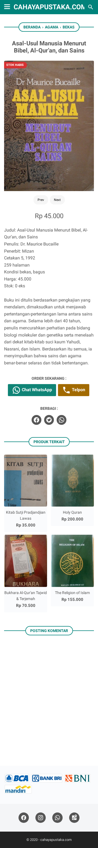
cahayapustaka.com (50, 7)
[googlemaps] (74, 817)
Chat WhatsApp (36, 389)
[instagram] (40, 817)
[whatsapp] (61, 420)
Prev (41, 200)
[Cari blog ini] (90, 7)
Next (57, 200)
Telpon (78, 389)
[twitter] (49, 420)
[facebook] (36, 420)
